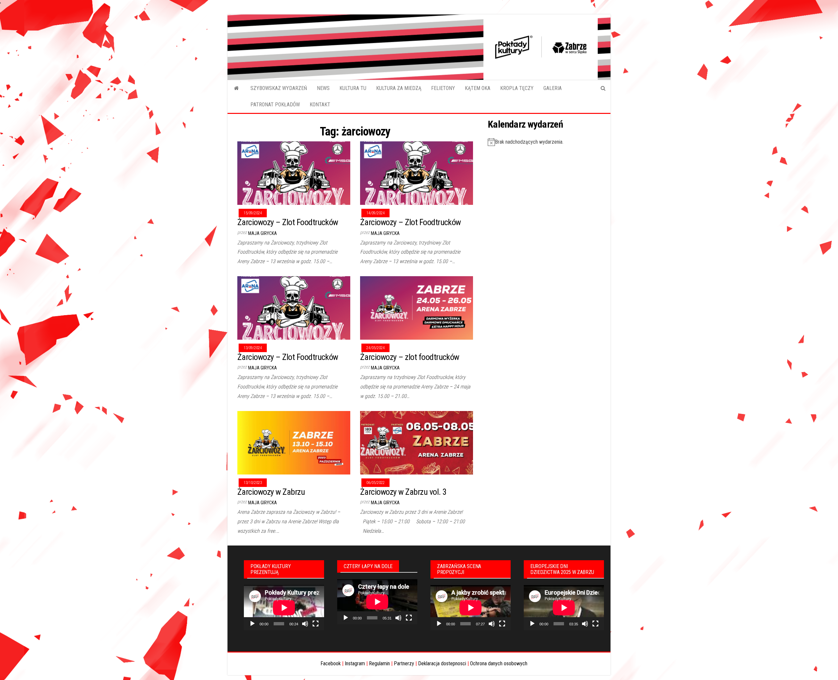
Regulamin (379, 663)
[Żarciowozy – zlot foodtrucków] (416, 307)
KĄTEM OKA (477, 88)
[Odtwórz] (252, 623)
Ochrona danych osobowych (498, 663)
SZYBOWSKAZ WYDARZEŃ (278, 88)
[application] (284, 607)
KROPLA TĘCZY (517, 88)
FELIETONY (443, 88)
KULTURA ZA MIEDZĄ (398, 88)
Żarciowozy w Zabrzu (271, 492)
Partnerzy (404, 663)
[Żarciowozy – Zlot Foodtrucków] (293, 173)
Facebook (330, 663)
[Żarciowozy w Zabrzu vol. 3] (416, 442)
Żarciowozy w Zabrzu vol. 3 (403, 492)
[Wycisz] (305, 623)
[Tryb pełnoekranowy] (315, 623)
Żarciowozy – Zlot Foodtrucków (287, 222)
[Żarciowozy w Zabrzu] (293, 442)
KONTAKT (320, 104)
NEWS (323, 88)
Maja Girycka (262, 233)
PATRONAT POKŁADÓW (275, 104)
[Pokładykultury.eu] (237, 88)
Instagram (355, 663)
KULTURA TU (352, 88)
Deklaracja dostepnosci (442, 663)
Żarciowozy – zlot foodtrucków (409, 357)
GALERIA (552, 88)
